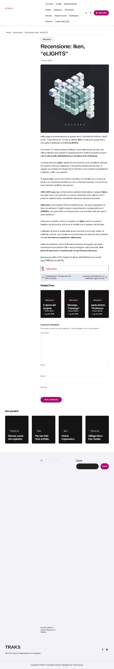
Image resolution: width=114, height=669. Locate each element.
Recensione (69, 10)
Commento (45, 333)
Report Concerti (60, 16)
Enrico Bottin (74, 311)
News (65, 431)
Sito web (44, 387)
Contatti (58, 4)
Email (43, 376)
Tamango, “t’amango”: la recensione (74, 308)
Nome (43, 365)
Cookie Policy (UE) (62, 21)
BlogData (66, 665)
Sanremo (48, 21)
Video (39, 431)
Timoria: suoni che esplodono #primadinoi (16, 439)
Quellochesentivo (70, 4)
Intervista (48, 16)
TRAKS (12, 647)
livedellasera (73, 16)
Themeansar (78, 665)
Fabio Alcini (51, 269)
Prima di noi (14, 431)
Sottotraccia (57, 10)
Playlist (48, 10)
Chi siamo (49, 4)
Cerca (79, 460)
